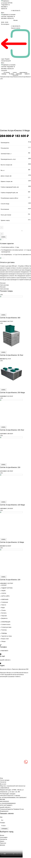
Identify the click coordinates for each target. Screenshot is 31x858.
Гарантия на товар (6, 636)
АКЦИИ (3, 590)
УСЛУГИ (3, 593)
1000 (29, 186)
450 (29, 153)
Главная (2, 76)
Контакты (3, 613)
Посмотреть (6, 311)
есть (29, 219)
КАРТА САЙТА (5, 596)
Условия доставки (6, 627)
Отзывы (3, 610)
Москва (15, 20)
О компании (4, 602)
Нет (29, 214)
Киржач (2, 841)
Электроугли (3, 839)
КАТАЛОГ (4, 585)
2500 (29, 164)
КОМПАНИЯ (4, 599)
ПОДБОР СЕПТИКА (7, 588)
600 (29, 191)
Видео (3, 607)
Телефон (3, 647)
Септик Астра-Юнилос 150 (10, 467)
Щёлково (2, 845)
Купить (3, 237)
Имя (1, 817)
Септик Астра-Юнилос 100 (10, 580)
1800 (29, 158)
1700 (29, 175)
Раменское (3, 843)
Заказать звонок (15, 28)
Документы (4, 618)
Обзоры (3, 641)
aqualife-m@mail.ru (5, 807)
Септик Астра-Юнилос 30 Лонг (11, 355)
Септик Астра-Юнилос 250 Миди (12, 392)
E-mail (2, 656)
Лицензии (4, 615)
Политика (4, 630)
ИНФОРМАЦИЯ (5, 621)
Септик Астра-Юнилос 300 (10, 318)
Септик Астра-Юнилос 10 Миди (12, 542)
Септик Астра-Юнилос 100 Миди (12, 505)
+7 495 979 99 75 (15, 10)
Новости (3, 605)
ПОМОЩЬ (4, 633)
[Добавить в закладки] (9, 311)
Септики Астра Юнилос (11, 76)
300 (29, 169)
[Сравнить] (2, 311)
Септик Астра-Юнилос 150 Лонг (12, 430)
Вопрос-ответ (5, 638)
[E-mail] (0, 654)
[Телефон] (0, 645)
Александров (3, 837)
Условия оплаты (5, 624)
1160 (29, 180)
